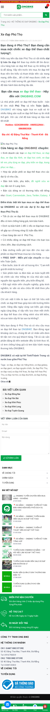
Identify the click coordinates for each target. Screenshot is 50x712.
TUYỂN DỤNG (8, 483)
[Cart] (46, 7)
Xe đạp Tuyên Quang (14, 411)
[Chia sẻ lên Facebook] (9, 381)
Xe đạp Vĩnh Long (13, 406)
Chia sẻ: (4, 381)
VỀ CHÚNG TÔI (8, 473)
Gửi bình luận (12, 458)
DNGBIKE (31, 148)
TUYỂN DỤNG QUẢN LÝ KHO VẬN (26, 584)
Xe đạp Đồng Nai (12, 394)
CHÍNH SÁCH (7, 478)
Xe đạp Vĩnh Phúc (13, 402)
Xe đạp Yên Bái (11, 398)
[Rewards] (7, 704)
